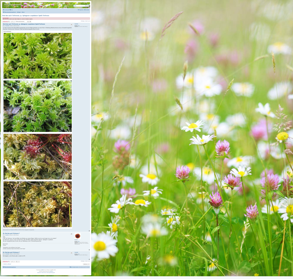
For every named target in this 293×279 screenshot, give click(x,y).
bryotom (76, 239)
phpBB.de (51, 271)
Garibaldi (76, 23)
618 (78, 25)
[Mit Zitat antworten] (71, 24)
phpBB (42, 269)
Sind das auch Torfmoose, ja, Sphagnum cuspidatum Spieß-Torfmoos (25, 15)
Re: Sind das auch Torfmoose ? (11, 233)
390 (78, 241)
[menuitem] (11, 10)
